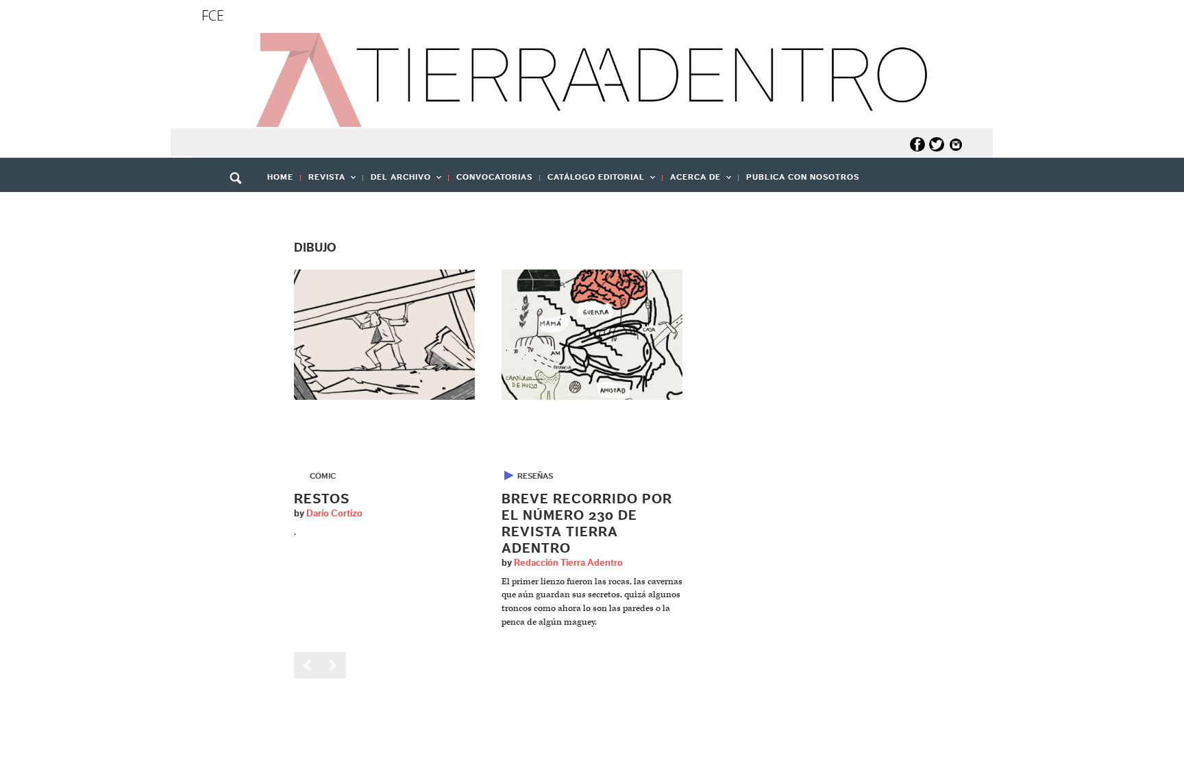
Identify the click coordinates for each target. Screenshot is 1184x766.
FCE (212, 15)
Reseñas (535, 476)
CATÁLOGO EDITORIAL (592, 181)
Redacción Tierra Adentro (568, 563)
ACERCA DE (692, 181)
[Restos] (384, 334)
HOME (280, 177)
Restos (321, 499)
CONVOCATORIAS (494, 177)
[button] (240, 208)
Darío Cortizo (334, 513)
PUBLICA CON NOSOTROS (802, 177)
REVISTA (323, 181)
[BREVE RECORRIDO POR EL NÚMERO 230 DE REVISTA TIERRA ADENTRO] (592, 334)
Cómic (323, 476)
